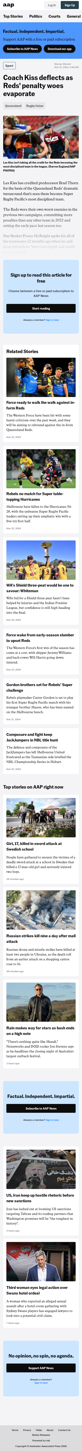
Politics (35, 16)
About (50, 1430)
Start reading (41, 308)
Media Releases (41, 1435)
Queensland (13, 106)
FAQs (39, 1430)
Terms (15, 1430)
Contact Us (64, 1430)
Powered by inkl (41, 1440)
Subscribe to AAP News (22, 49)
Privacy (27, 1430)
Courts (55, 16)
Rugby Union (34, 106)
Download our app (59, 49)
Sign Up (70, 5)
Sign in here (52, 320)
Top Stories (13, 16)
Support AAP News (41, 1368)
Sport (9, 66)
